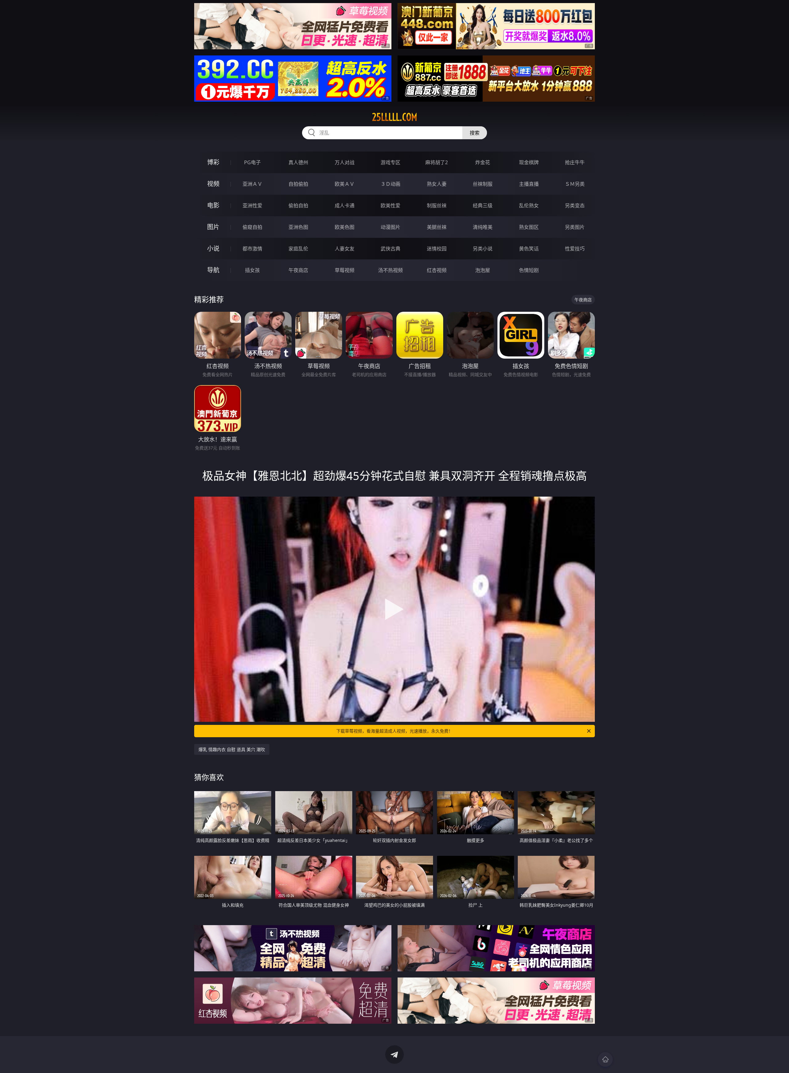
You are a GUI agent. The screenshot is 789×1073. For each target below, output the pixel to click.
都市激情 (252, 248)
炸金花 (482, 162)
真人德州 (298, 162)
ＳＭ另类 (575, 184)
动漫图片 (390, 227)
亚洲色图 (298, 227)
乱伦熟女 (529, 205)
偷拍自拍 (298, 205)
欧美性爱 (390, 205)
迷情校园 (437, 248)
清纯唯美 (483, 227)
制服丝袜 (437, 205)
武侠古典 (390, 248)
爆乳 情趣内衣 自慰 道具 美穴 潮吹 (231, 749)
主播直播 (529, 184)
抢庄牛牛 (575, 162)
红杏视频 (437, 270)
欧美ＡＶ (344, 184)
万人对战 (344, 162)
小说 (213, 248)
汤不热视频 (390, 270)
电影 (213, 205)
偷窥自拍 (252, 227)
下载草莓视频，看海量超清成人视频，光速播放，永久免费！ (394, 731)
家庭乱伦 (298, 248)
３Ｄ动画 (390, 184)
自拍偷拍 (298, 184)
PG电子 (252, 162)
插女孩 (252, 270)
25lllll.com (394, 117)
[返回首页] (605, 1059)
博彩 (213, 162)
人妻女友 (344, 248)
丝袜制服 (483, 184)
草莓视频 (344, 270)
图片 (213, 227)
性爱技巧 (575, 248)
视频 (213, 184)
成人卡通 (344, 205)
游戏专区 (390, 162)
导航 (213, 270)
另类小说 (483, 248)
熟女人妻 (437, 184)
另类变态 (575, 205)
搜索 (475, 132)
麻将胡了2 (436, 162)
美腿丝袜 (437, 227)
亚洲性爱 (252, 205)
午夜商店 (298, 270)
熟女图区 (529, 227)
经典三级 (483, 205)
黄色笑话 (529, 248)
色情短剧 (529, 270)
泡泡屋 (482, 270)
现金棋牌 (529, 162)
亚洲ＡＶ (252, 184)
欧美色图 (344, 227)
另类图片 (575, 227)
